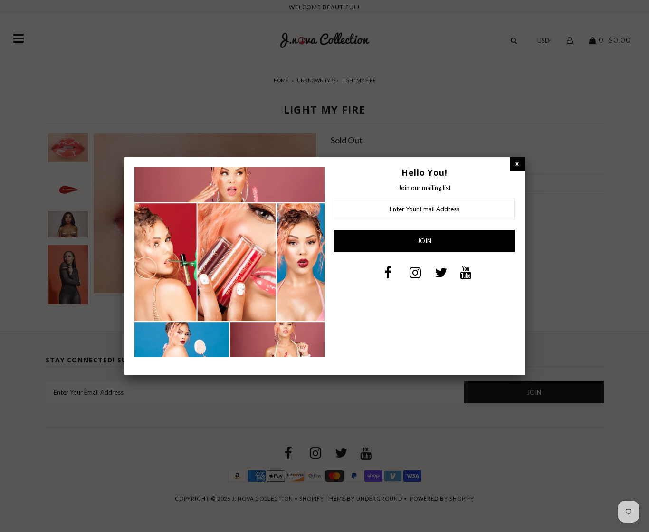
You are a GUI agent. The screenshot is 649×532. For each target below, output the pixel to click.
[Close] (517, 164)
